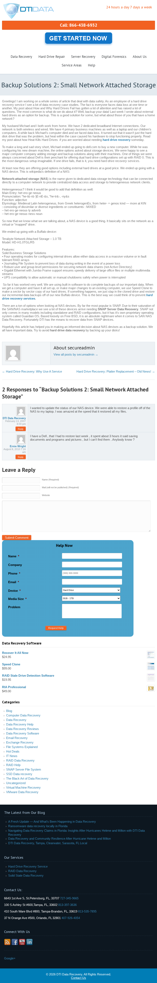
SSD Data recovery (19, 774)
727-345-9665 (69, 898)
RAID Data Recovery (20, 760)
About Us (140, 56)
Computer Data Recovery (23, 715)
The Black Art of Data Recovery (27, 778)
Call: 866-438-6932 (78, 25)
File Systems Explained (22, 747)
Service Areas (72, 65)
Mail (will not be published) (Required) (60, 487)
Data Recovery (21, 56)
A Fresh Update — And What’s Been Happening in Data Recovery (52, 821)
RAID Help (13, 765)
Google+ (10, 958)
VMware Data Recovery (22, 792)
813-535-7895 (87, 911)
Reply (21, 429)
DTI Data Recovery (14, 418)
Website (46, 495)
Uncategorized (16, 783)
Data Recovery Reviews (22, 729)
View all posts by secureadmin (76, 354)
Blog (9, 711)
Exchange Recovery (20, 742)
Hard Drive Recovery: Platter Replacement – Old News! (115, 371)
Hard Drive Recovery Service (28, 866)
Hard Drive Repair (51, 56)
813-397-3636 (67, 905)
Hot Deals (12, 751)
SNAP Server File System (23, 769)
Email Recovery (17, 738)
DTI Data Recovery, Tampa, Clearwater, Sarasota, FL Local (47, 843)
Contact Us (78, 978)
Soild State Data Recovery (26, 875)
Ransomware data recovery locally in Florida (37, 826)
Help (91, 65)
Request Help (56, 628)
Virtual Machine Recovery (23, 787)
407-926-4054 (71, 918)
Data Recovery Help (19, 724)
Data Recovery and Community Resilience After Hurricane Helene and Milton (59, 838)
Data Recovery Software (22, 733)
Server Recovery (83, 56)
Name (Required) (50, 479)
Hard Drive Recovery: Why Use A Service (32, 371)
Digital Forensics (114, 56)
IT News (11, 756)
